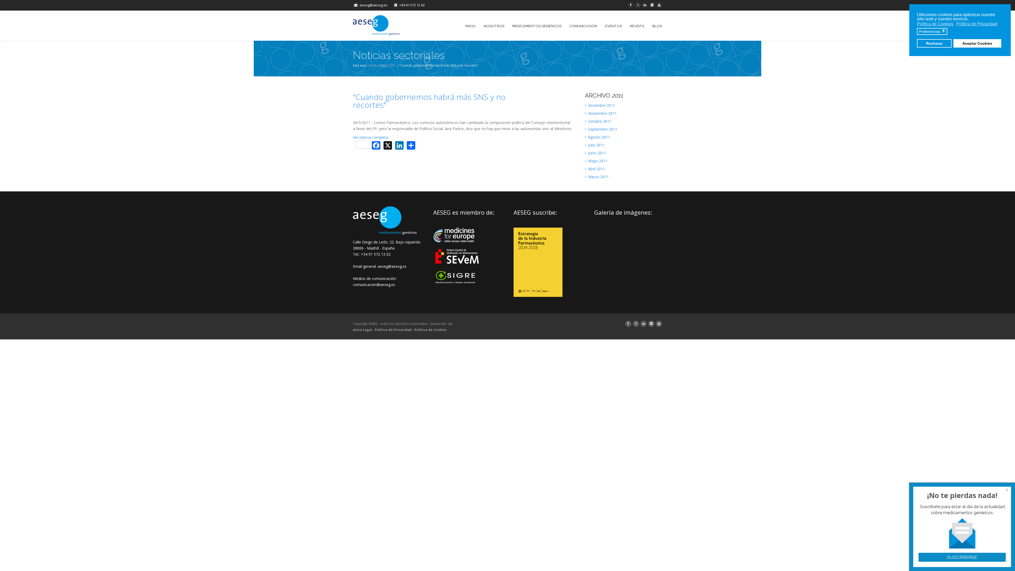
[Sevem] (457, 267)
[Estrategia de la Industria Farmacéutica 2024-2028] (538, 295)
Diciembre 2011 (601, 105)
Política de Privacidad (393, 330)
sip (450, 323)
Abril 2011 (596, 168)
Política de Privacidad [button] (976, 24)
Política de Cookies (430, 330)
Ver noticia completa (370, 137)
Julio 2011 (596, 145)
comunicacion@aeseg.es (374, 284)
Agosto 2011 (598, 137)
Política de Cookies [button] (935, 24)
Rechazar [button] (934, 43)
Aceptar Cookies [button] (977, 43)
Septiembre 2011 (602, 129)
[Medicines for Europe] (457, 245)
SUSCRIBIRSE (962, 557)
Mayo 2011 (388, 65)
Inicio (373, 65)
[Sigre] (457, 283)
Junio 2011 (596, 152)
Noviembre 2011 (602, 113)
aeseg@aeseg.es (373, 5)
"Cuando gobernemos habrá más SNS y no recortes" (429, 101)
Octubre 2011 (599, 121)
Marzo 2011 (598, 176)
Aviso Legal (362, 330)
